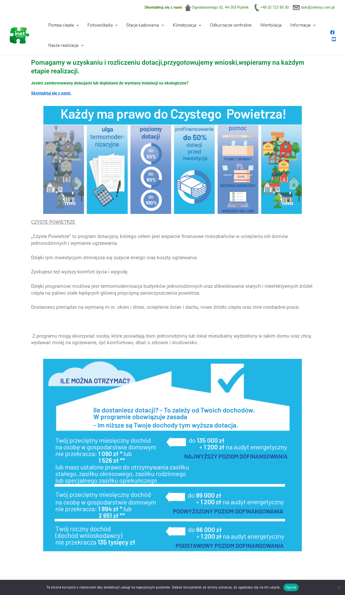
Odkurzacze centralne (231, 25)
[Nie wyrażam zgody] (338, 587)
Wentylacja (271, 25)
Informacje (300, 25)
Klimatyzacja (184, 25)
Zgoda (291, 587)
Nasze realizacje (63, 45)
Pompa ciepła (61, 25)
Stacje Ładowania (142, 25)
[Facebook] (332, 32)
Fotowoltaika (100, 25)
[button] (76, 25)
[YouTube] (334, 39)
